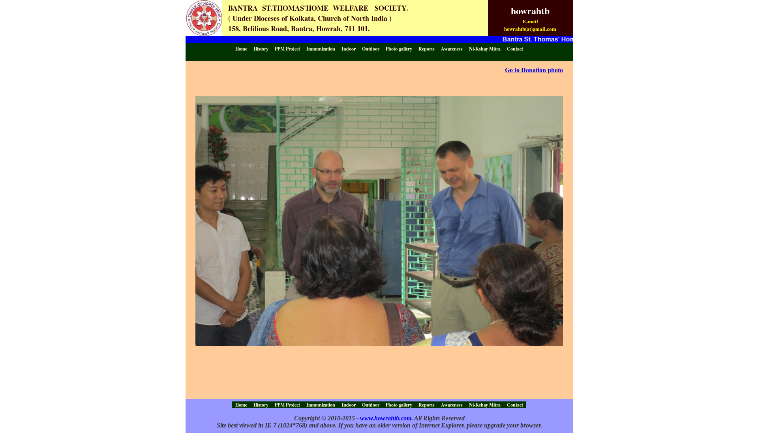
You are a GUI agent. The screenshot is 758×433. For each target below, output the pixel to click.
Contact (515, 48)
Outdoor (370, 48)
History (260, 48)
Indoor (348, 48)
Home (241, 48)
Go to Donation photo (534, 70)
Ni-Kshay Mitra (485, 48)
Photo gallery (399, 48)
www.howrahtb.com (385, 418)
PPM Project (287, 48)
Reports (426, 48)
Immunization (320, 48)
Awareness (452, 48)
